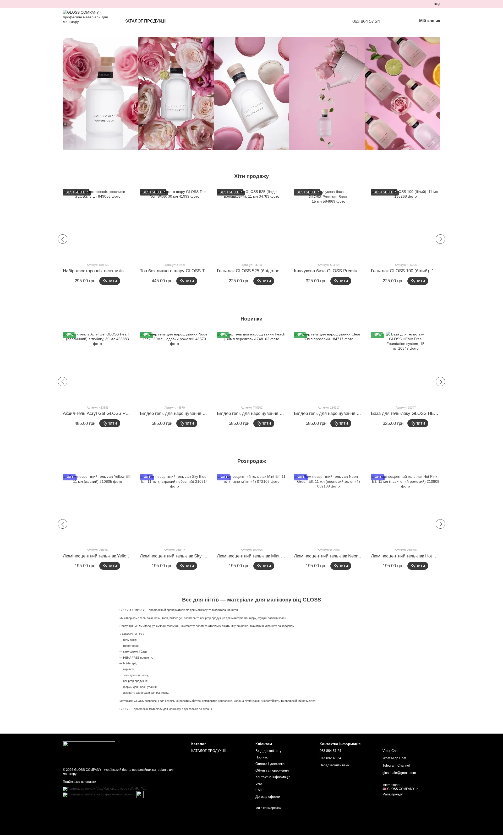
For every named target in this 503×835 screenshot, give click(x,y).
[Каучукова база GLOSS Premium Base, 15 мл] (328, 223)
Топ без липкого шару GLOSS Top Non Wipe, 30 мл (192, 270)
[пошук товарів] (399, 21)
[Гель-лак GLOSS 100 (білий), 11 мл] (405, 223)
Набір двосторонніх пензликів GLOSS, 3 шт (107, 270)
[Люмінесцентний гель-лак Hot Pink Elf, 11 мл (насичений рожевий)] (405, 508)
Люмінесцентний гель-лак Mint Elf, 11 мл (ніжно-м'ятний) (275, 556)
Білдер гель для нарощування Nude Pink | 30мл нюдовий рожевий (207, 413)
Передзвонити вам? (334, 765)
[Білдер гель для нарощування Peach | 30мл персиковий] (251, 366)
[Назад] (62, 239)
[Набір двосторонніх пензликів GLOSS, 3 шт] (97, 223)
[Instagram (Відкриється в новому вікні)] (65, 4)
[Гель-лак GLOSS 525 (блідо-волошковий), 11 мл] (251, 223)
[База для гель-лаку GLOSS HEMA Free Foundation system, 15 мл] (405, 366)
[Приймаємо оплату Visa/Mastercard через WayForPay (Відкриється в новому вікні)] (104, 788)
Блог (259, 783)
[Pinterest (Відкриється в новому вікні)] (90, 4)
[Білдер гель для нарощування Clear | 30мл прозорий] (328, 366)
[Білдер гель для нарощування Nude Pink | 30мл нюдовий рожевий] (174, 366)
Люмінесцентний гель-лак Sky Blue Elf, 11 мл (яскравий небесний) (208, 556)
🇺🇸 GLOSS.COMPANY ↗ (400, 789)
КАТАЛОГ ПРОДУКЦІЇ (145, 21)
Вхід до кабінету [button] (268, 751)
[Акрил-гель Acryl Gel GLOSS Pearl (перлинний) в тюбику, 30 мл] (97, 366)
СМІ (258, 790)
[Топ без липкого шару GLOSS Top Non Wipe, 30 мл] (174, 223)
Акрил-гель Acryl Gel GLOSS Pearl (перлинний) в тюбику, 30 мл (128, 413)
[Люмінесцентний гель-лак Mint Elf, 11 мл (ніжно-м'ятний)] (251, 508)
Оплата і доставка (270, 764)
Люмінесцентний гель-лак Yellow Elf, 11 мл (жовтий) (116, 556)
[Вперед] (440, 239)
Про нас (261, 757)
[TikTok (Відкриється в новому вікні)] (71, 4)
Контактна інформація (272, 777)
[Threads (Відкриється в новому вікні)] (96, 4)
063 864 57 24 (366, 21)
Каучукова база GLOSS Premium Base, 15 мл (340, 270)
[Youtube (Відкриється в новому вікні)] (84, 4)
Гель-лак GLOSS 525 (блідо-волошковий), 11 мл (266, 270)
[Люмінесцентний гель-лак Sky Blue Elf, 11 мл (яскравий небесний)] (174, 508)
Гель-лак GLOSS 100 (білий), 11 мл (407, 270)
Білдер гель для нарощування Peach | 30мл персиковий (274, 413)
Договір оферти (267, 797)
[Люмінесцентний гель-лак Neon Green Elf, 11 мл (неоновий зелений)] (328, 508)
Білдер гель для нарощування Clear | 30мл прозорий (348, 413)
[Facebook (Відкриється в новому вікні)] (77, 4)
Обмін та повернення (272, 770)
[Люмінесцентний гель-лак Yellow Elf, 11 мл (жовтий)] (97, 508)
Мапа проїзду (392, 794)
